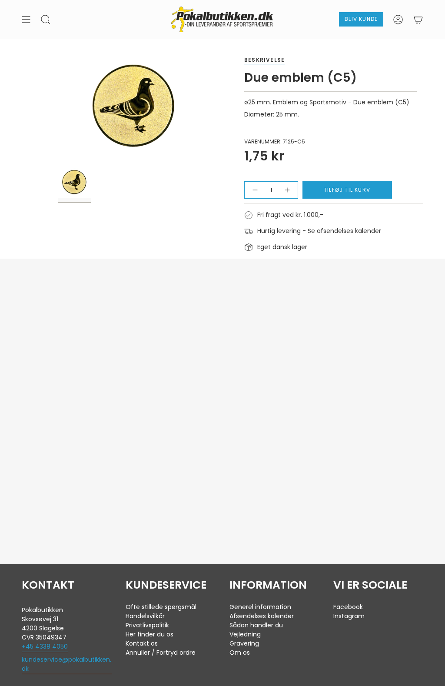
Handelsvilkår (145, 616)
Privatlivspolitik (147, 625)
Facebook (348, 607)
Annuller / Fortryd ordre (161, 652)
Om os (239, 652)
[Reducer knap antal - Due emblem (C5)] (255, 190)
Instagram (349, 616)
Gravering (244, 643)
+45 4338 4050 (45, 646)
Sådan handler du (256, 625)
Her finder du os (149, 634)
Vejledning (245, 634)
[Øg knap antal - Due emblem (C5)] (287, 190)
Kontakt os (142, 643)
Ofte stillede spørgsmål (161, 607)
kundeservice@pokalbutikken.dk (66, 664)
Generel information (260, 607)
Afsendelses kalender (261, 616)
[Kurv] (418, 19)
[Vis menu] (26, 19)
